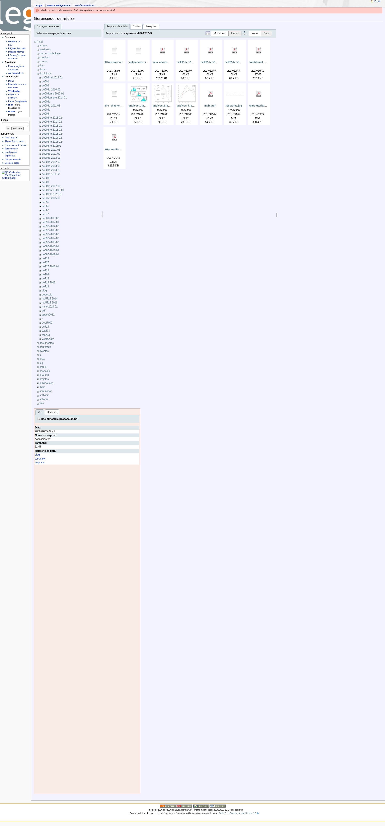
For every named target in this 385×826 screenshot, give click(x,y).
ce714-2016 (48, 282)
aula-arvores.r (137, 62)
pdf (44, 310)
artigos (43, 45)
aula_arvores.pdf (163, 62)
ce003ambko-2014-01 (54, 97)
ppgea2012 (48, 314)
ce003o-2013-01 (51, 166)
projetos (44, 379)
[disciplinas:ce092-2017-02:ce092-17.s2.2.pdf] (211, 50)
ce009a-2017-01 (51, 186)
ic (41, 355)
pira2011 (44, 375)
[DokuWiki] (201, 806)
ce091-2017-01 (50, 222)
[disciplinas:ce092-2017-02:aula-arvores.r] (139, 50)
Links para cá (11, 137)
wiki (42, 403)
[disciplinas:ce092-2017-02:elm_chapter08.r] (114, 94)
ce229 (45, 270)
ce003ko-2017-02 (52, 137)
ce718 (45, 286)
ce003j (46, 113)
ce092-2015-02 (50, 230)
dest (42, 65)
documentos (47, 343)
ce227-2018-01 (50, 266)
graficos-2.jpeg (162, 105)
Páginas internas (16, 52)
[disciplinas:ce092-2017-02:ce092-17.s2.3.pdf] (235, 50)
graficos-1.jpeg (138, 105)
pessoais (45, 371)
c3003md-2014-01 (52, 77)
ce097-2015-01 (50, 246)
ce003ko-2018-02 (52, 141)
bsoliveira (45, 49)
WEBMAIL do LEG (14, 43)
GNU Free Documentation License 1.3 (237, 813)
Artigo (39, 5)
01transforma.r (113, 62)
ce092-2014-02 (50, 226)
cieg (44, 290)
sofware (44, 399)
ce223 (45, 258)
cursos (43, 61)
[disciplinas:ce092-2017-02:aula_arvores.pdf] (163, 50)
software (44, 395)
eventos (44, 351)
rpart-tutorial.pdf (259, 105)
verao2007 (48, 339)
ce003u (46, 178)
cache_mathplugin (50, 53)
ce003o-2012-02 (51, 162)
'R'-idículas (14, 91)
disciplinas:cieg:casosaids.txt (59, 419)
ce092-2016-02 (50, 234)
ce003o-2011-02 (51, 153)
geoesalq (47, 294)
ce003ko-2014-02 (52, 121)
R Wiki (11, 111)
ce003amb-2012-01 (53, 93)
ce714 (45, 278)
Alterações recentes (14, 141)
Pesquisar (151, 26)
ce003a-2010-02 (51, 89)
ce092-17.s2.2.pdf (211, 62)
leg (41, 363)
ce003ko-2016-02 (52, 133)
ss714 (45, 326)
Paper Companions (17, 101)
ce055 (45, 202)
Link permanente (13, 159)
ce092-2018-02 (50, 242)
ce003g (46, 109)
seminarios (46, 391)
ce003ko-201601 (51, 145)
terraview (40, 458)
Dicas (11, 81)
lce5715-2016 (49, 302)
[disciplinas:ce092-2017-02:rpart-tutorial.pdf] (259, 94)
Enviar (136, 26)
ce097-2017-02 (50, 250)
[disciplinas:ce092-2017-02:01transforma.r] (114, 50)
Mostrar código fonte (58, 5)
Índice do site (11, 148)
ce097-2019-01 (50, 254)
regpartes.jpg (234, 105)
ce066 (45, 206)
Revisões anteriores (84, 5)
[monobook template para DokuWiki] (184, 806)
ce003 (45, 85)
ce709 (45, 274)
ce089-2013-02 (50, 218)
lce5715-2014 (49, 298)
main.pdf (209, 105)
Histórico (52, 412)
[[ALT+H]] (15, 15)
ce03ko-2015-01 (51, 198)
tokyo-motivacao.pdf (117, 149)
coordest (45, 57)
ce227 (45, 262)
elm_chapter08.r (114, 105)
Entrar (377, 1)
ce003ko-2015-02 (52, 129)
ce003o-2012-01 (51, 157)
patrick (43, 367)
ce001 (45, 81)
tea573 (46, 330)
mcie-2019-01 (50, 306)
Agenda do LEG (16, 73)
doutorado (45, 347)
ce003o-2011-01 (51, 149)
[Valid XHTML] (218, 806)
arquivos (40, 462)
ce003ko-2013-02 (52, 117)
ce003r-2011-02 (51, 174)
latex (42, 359)
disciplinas (46, 73)
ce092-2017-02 (50, 238)
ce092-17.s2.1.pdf (187, 62)
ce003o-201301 (51, 170)
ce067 (45, 210)
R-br (10, 105)
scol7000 (47, 322)
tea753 (46, 335)
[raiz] (40, 41)
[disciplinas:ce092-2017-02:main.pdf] (211, 94)
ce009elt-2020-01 (52, 194)
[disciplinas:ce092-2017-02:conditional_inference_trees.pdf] (259, 50)
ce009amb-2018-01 (53, 190)
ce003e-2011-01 (51, 105)
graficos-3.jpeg (186, 105)
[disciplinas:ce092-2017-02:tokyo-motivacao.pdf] (114, 138)
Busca (4, 120)
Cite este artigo (12, 163)
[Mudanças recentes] (168, 806)
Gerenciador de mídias (16, 145)
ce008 (45, 182)
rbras (42, 387)
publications (46, 383)
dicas (43, 69)
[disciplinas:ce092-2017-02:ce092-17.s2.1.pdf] (187, 50)
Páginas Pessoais (17, 48)
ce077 (45, 214)
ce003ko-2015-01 (52, 125)
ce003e (46, 101)
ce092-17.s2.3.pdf (235, 62)
